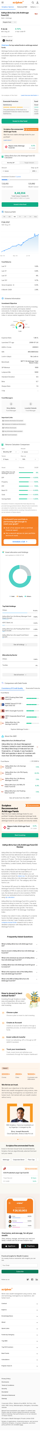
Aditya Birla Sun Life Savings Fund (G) (12, 723)
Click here (5, 45)
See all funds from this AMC (19, 798)
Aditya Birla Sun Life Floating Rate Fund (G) (15, 792)
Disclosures (5, 1382)
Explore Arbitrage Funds (19, 729)
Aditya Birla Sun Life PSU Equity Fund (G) (16, 773)
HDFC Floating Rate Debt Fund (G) (14, 698)
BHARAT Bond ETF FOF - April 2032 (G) (13, 704)
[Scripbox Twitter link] (27, 1279)
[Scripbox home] (18, 2)
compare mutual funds (9, 922)
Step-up (23, 456)
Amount (4, 168)
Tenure (4, 456)
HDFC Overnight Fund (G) (14, 711)
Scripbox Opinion (8, 7)
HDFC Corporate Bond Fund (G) (15, 717)
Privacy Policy (6, 1378)
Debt (2, 18)
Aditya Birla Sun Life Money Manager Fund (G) (15, 779)
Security (4, 1388)
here (21, 1424)
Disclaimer (5, 1392)
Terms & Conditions (8, 1385)
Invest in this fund (20, 121)
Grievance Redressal (8, 1395)
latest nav (21, 876)
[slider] (8, 180)
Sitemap (4, 1398)
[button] (20, 1305)
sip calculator (10, 897)
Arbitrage (9, 18)
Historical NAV (22, 7)
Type (3, 448)
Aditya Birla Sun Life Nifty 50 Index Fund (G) (15, 785)
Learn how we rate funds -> (29, 95)
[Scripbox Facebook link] (31, 1279)
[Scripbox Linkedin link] (36, 1279)
